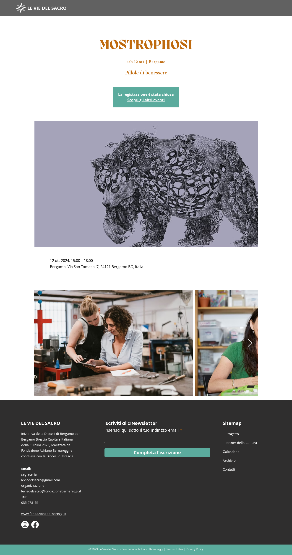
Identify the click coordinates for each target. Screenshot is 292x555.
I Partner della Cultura (240, 442)
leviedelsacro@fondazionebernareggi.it (51, 491)
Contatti (229, 469)
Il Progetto (231, 433)
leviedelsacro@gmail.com (40, 480)
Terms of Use (174, 549)
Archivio (229, 460)
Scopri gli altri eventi (146, 99)
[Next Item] (250, 343)
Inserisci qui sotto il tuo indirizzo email (141, 430)
